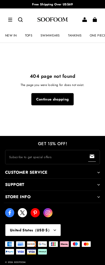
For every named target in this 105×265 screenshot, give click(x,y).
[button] (10, 20)
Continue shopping (52, 99)
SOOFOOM (20, 262)
